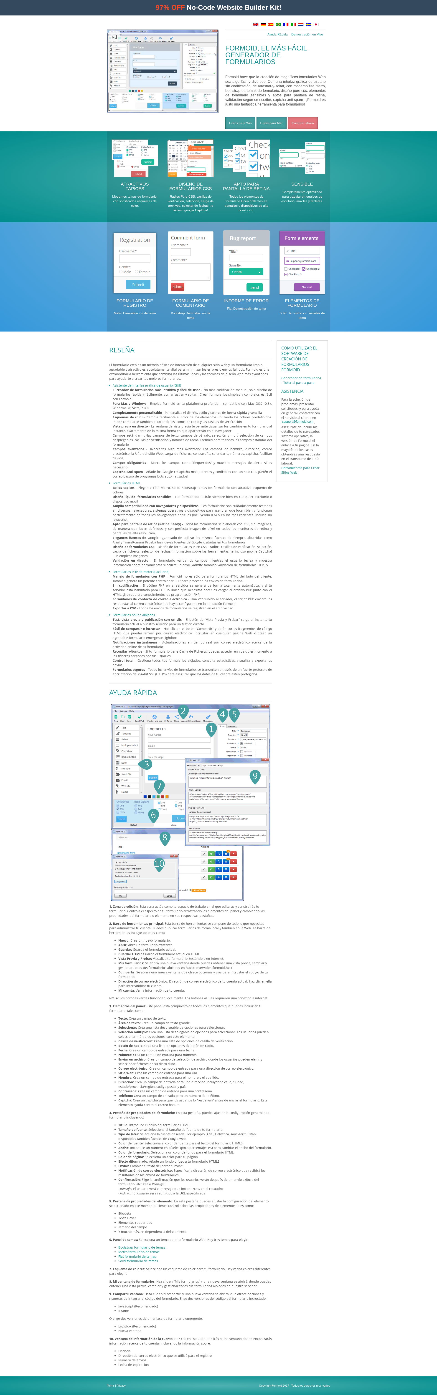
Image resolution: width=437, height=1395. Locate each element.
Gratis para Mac (271, 123)
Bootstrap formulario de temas (141, 1247)
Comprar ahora (303, 123)
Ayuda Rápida (277, 34)
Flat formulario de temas (137, 1256)
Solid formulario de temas (138, 1261)
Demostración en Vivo (307, 34)
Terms (110, 1385)
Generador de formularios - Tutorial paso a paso (301, 380)
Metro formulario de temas (139, 1252)
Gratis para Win (240, 123)
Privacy (121, 1385)
